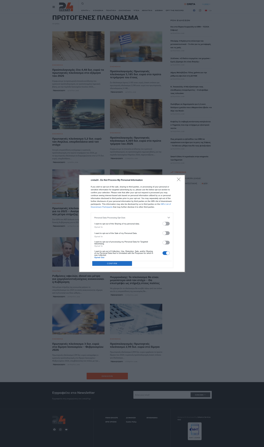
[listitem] (132, 217)
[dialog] (132, 223)
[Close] (179, 180)
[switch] (166, 223)
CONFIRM (112, 263)
